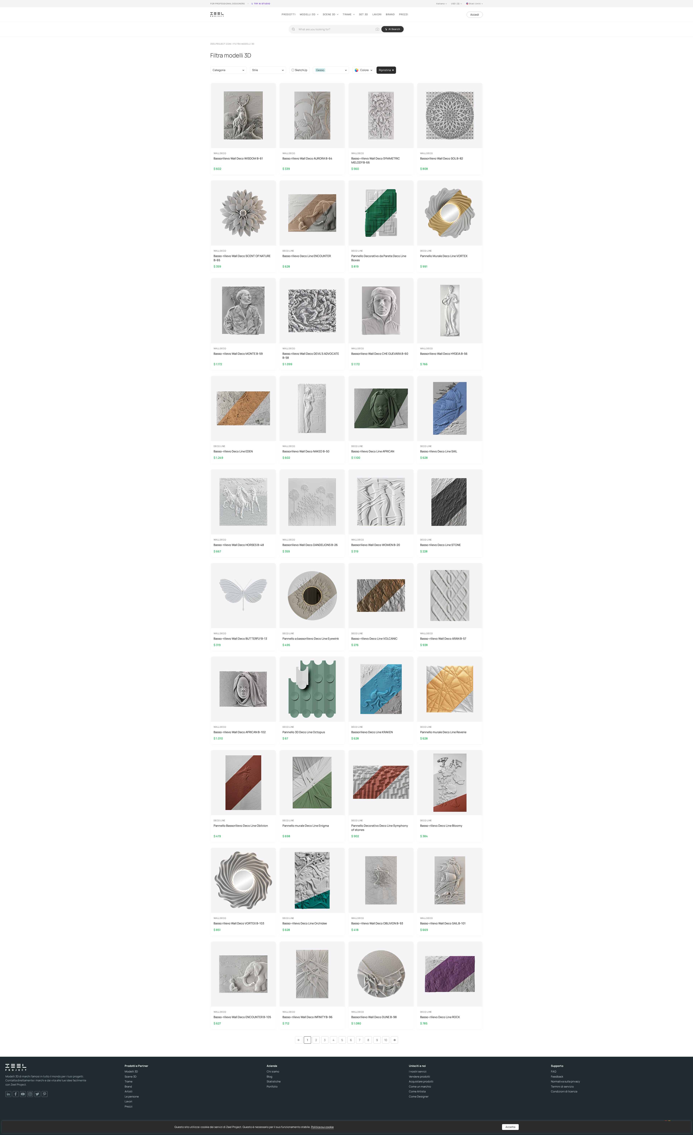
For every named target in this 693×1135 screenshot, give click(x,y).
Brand (390, 14)
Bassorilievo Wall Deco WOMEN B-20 (375, 545)
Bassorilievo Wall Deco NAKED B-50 (305, 451)
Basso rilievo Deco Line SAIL (438, 451)
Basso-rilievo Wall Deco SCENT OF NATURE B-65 (242, 258)
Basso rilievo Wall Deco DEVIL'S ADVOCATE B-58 (310, 356)
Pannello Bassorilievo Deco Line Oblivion (241, 826)
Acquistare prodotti (421, 1081)
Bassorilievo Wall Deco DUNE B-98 (374, 1017)
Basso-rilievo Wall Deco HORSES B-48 (239, 545)
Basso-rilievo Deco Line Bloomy (441, 826)
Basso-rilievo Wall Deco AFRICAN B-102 (240, 732)
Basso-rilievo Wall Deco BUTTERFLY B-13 (240, 639)
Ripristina (385, 70)
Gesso (320, 70)
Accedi (474, 14)
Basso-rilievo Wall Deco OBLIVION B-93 (377, 923)
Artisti (128, 1091)
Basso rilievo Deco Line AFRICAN (372, 451)
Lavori (377, 14)
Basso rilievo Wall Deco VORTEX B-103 (239, 923)
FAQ (553, 1071)
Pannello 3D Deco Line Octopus (303, 732)
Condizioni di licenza (564, 1091)
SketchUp (301, 70)
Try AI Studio (262, 3)
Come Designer (418, 1096)
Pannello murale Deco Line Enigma (305, 826)
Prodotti (288, 14)
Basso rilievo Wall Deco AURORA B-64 (307, 158)
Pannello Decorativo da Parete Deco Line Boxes (378, 258)
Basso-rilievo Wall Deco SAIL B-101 (443, 923)
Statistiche (274, 1081)
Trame (347, 14)
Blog (269, 1076)
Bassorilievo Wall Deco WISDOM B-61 (238, 158)
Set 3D (363, 14)
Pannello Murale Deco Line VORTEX (443, 256)
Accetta (510, 1127)
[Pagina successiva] (394, 1040)
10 (385, 1040)
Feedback (557, 1076)
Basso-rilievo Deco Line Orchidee (304, 923)
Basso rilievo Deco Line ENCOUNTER (306, 256)
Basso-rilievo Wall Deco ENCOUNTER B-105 (242, 1017)
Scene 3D (329, 14)
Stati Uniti (475, 3)
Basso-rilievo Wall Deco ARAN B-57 (443, 639)
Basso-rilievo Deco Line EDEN (233, 451)
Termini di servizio (562, 1086)
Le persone (132, 1096)
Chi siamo (273, 1071)
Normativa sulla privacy (565, 1081)
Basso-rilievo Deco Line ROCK (440, 1017)
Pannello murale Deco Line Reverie (443, 732)
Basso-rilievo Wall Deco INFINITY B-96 (307, 1017)
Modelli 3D (307, 14)
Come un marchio (420, 1086)
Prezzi (403, 14)
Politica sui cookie (322, 1127)
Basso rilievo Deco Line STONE (440, 545)
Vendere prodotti (419, 1076)
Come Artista (417, 1091)
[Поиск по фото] (377, 29)
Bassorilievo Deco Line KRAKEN (372, 732)
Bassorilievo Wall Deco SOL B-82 (441, 158)
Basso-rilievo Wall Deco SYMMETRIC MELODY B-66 (375, 160)
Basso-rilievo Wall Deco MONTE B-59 (238, 354)
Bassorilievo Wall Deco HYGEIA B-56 (443, 354)
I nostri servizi (417, 1071)
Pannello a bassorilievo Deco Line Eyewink (310, 639)
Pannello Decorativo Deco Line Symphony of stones (379, 828)
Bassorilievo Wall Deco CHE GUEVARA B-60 (379, 354)
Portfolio (272, 1086)
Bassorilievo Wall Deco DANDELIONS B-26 (310, 545)
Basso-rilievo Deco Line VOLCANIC (374, 639)
